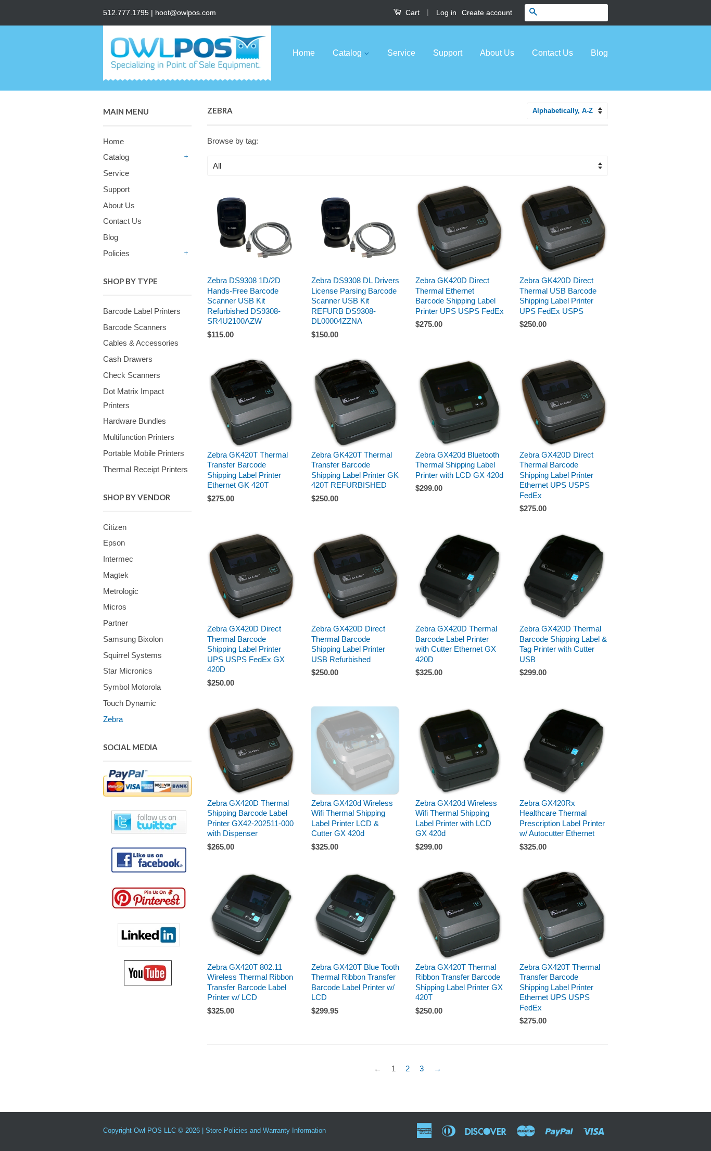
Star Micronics (128, 670)
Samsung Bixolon (133, 639)
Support (447, 52)
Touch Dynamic (129, 703)
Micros (114, 606)
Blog (599, 52)
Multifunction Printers (138, 437)
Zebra (113, 719)
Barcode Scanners (135, 327)
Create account (487, 12)
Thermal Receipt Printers (145, 469)
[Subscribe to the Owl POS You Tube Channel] (158, 972)
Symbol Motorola (132, 686)
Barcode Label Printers (142, 311)
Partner (115, 622)
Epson (114, 542)
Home (304, 52)
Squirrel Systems (132, 655)
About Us (497, 52)
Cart (411, 12)
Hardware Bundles (134, 420)
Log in (446, 12)
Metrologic (120, 591)
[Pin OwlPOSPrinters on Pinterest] (151, 898)
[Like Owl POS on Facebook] (147, 860)
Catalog (348, 52)
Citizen (114, 527)
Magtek (116, 575)
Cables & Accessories (141, 342)
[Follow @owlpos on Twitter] (147, 822)
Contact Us (552, 52)
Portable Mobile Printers (143, 453)
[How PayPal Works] (147, 783)
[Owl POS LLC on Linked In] (155, 935)
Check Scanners (131, 375)
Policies (116, 253)
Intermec (118, 558)
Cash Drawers (128, 359)
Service (401, 52)
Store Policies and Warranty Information (266, 1130)
